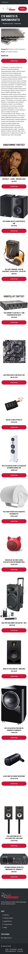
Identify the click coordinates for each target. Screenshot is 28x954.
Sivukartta (20, 951)
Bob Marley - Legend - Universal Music (14, 179)
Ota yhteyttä (13, 949)
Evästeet (20, 949)
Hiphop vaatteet (8, 918)
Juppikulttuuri (8, 921)
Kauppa (22, 8)
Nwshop (6, 915)
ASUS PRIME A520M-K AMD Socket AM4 (14, 375)
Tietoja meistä (8, 924)
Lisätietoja (14, 61)
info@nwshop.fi (5, 2)
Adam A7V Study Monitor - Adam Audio (14, 669)
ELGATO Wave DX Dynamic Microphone (14, 776)
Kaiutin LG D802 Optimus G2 (14, 420)
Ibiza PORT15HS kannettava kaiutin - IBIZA (14, 623)
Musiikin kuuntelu (8, 23)
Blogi (5, 927)
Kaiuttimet (18, 23)
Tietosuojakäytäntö (10, 951)
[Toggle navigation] (3, 8)
